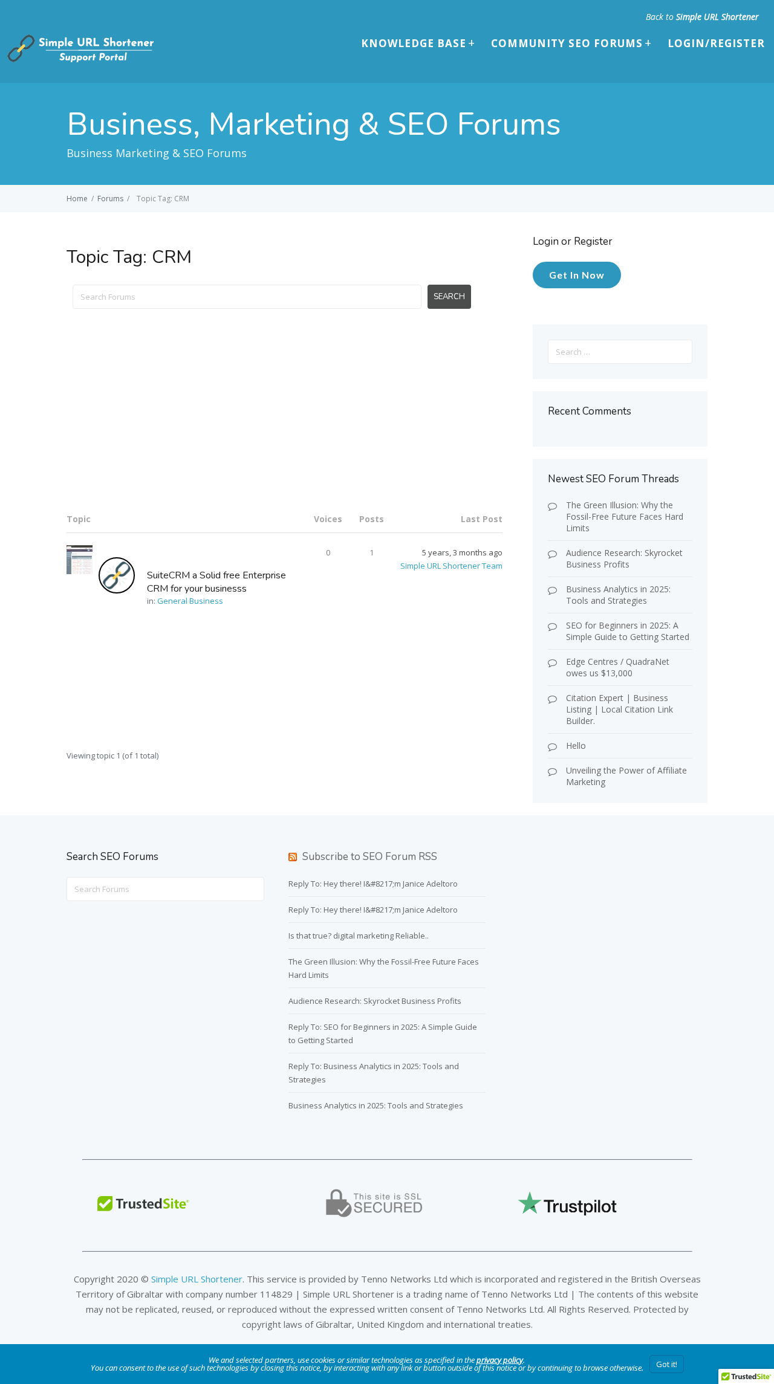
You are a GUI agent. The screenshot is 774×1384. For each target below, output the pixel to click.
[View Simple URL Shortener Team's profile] (123, 575)
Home (77, 198)
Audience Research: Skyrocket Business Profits (624, 558)
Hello (576, 745)
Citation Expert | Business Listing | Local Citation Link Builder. (619, 709)
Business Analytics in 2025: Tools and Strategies (618, 594)
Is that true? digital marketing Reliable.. (358, 935)
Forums (110, 198)
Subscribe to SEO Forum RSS (369, 857)
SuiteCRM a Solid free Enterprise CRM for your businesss (216, 582)
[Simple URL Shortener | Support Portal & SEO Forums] (79, 60)
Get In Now (577, 274)
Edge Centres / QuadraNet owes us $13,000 (617, 667)
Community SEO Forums (567, 43)
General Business (190, 600)
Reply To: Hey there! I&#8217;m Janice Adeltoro (373, 883)
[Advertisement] (284, 417)
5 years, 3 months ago (462, 552)
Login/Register (716, 43)
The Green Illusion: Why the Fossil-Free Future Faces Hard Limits (624, 516)
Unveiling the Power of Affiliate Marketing (626, 776)
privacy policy (499, 1359)
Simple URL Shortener (717, 16)
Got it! (666, 1364)
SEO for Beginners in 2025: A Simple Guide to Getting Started (627, 630)
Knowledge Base (413, 43)
